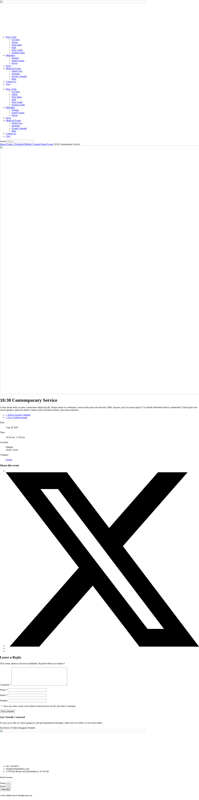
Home (3, 144)
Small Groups (18, 60)
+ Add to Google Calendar (18, 415)
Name (3, 690)
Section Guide (18, 52)
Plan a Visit (11, 37)
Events (50, 144)
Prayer (15, 63)
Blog (14, 79)
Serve (8, 66)
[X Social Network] (102, 646)
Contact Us (11, 81)
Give (8, 84)
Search (3, 141)
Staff (14, 47)
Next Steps (17, 45)
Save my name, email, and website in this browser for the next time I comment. (39, 706)
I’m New (16, 39)
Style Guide (17, 50)
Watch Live (17, 71)
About (14, 42)
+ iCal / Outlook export (16, 417)
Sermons (16, 73)
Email (3, 695)
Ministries (10, 55)
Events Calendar (19, 76)
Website (3, 700)
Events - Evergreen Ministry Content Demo (26, 144)
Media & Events (13, 68)
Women (15, 58)
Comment (5, 684)
